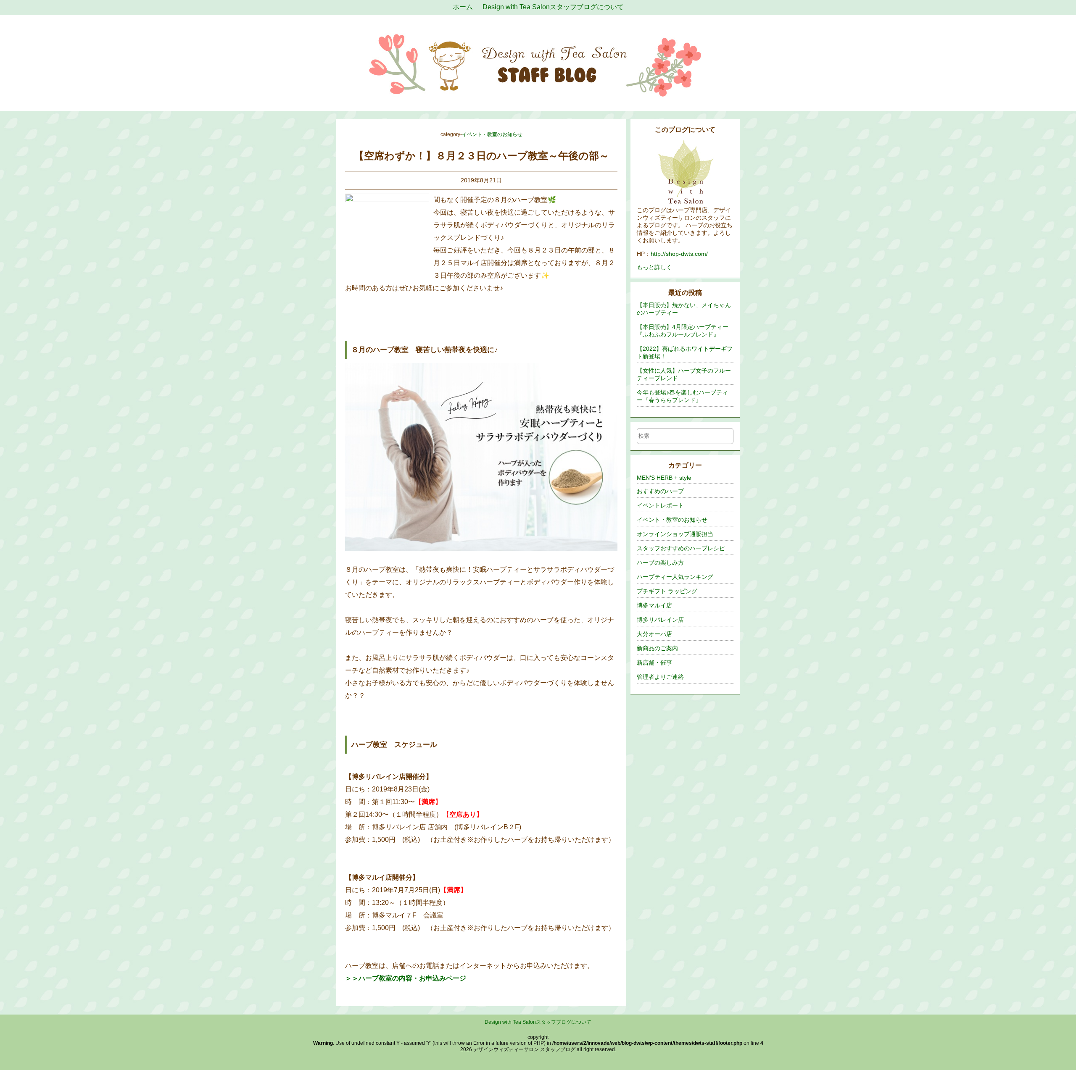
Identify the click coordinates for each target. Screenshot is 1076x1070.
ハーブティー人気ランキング (675, 576)
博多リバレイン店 (660, 619)
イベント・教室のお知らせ (492, 134)
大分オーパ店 (654, 634)
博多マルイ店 (654, 605)
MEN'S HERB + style (664, 477)
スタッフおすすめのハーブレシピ (681, 548)
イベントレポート (660, 505)
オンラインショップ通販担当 (675, 534)
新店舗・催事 (654, 662)
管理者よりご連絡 (660, 676)
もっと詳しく (654, 267)
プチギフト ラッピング (667, 591)
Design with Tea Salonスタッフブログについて (538, 1022)
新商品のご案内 (657, 648)
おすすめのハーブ (660, 491)
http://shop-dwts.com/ (679, 253)
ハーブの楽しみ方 (660, 562)
